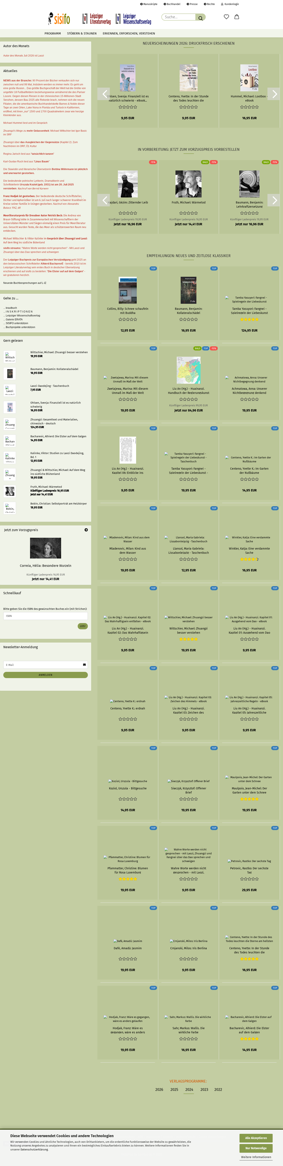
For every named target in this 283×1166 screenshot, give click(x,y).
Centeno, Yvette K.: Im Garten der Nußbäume (249, 470)
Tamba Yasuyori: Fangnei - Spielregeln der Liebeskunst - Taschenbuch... (188, 470)
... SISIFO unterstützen (15, 323)
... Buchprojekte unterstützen (19, 327)
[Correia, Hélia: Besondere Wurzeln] (45, 548)
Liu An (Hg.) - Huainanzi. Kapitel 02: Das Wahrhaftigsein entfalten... (128, 630)
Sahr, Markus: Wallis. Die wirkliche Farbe (189, 1030)
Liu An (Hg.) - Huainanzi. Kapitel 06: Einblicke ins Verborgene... (128, 470)
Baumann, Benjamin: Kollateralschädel (188, 310)
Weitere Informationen (256, 1157)
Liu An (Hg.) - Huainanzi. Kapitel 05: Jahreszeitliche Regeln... (249, 710)
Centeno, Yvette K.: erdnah (127, 708)
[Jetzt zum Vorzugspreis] (86, 530)
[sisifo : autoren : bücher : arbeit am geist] (99, 18)
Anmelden (45, 675)
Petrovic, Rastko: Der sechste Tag (249, 870)
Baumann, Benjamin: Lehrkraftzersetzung (249, 204)
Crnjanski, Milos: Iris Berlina (188, 948)
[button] (237, 17)
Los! (83, 626)
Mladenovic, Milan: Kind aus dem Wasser (127, 550)
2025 (174, 1089)
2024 (189, 1089)
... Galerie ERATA (13, 319)
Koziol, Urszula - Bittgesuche (128, 788)
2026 (159, 1089)
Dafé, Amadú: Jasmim (128, 948)
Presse (193, 4)
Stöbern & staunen (82, 33)
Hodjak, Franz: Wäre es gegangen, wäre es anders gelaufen (128, 1030)
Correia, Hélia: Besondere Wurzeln (45, 566)
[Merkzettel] (226, 17)
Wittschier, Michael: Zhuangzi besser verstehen (188, 630)
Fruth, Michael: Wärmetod (189, 202)
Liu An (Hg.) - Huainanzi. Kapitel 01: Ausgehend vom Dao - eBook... (249, 630)
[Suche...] (200, 17)
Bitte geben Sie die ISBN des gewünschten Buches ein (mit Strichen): (45, 608)
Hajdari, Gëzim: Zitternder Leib (128, 202)
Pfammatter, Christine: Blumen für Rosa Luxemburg (128, 870)
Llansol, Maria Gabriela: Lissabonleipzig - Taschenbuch (188, 550)
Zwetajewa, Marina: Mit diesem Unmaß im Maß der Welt (127, 390)
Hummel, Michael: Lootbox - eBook (249, 98)
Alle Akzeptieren (256, 1138)
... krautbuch (10, 307)
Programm (53, 33)
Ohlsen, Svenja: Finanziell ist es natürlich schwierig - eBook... (128, 98)
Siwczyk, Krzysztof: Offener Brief (188, 790)
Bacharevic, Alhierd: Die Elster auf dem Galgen (249, 1030)
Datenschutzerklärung (34, 1149)
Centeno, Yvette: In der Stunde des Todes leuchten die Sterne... (189, 98)
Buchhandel (173, 4)
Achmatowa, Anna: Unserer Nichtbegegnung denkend (249, 390)
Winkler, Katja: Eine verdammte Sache (249, 550)
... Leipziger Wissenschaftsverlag (21, 315)
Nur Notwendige (256, 1148)
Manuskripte (150, 4)
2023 (204, 1089)
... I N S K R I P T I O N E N (18, 311)
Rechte (210, 4)
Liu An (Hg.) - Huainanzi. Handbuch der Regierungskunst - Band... (188, 390)
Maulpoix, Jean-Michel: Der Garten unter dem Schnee (249, 790)
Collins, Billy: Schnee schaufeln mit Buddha (127, 310)
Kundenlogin (231, 4)
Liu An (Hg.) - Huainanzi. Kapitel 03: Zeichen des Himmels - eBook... (188, 710)
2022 (218, 1089)
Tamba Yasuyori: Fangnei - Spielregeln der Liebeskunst (249, 310)
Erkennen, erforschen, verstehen (129, 33)
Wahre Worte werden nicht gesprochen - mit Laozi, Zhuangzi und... (188, 870)
